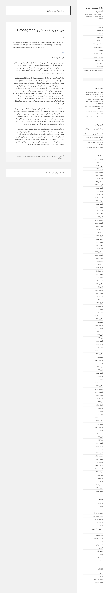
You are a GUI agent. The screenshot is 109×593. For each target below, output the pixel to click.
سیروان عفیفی (99, 60)
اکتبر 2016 (100, 462)
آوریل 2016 (99, 481)
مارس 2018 (99, 408)
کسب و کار (100, 545)
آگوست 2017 (99, 430)
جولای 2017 (99, 433)
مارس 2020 (99, 344)
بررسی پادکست (98, 519)
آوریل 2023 (99, 236)
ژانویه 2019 (99, 379)
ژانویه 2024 (99, 207)
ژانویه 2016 (99, 491)
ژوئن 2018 (100, 398)
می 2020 (100, 338)
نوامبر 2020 (99, 319)
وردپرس (100, 585)
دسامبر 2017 (99, 418)
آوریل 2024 (99, 204)
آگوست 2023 (99, 223)
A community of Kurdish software (93, 70)
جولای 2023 (99, 226)
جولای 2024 (99, 201)
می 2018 (100, 402)
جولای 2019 (99, 366)
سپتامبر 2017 (99, 427)
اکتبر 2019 (100, 357)
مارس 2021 (99, 306)
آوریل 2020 (99, 341)
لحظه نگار (100, 551)
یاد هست (100, 560)
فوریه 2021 (99, 309)
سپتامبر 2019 (99, 360)
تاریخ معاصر (99, 525)
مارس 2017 (99, 446)
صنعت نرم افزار (98, 538)
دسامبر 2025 (99, 172)
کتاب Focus (99, 40)
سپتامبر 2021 (99, 290)
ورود (101, 576)
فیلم (101, 541)
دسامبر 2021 (99, 280)
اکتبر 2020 (100, 322)
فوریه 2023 (99, 239)
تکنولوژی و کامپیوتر (97, 529)
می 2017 (100, 440)
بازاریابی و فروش (98, 516)
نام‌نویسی (100, 573)
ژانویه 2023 (99, 242)
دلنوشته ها (100, 532)
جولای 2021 (99, 293)
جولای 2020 (99, 331)
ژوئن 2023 (100, 229)
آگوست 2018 (99, 392)
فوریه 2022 (99, 274)
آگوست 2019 (99, 363)
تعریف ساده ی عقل (90, 134)
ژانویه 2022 (99, 277)
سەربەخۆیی (100, 37)
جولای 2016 (99, 472)
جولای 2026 (99, 162)
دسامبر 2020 (99, 316)
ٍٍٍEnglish (100, 503)
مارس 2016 (99, 485)
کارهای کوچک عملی (97, 43)
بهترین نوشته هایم (98, 53)
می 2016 (100, 478)
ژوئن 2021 (100, 296)
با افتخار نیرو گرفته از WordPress (55, 173)
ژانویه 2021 (99, 312)
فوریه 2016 (99, 488)
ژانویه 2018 (99, 414)
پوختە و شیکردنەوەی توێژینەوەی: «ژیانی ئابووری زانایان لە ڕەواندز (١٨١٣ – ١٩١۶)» (94, 94)
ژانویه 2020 (99, 347)
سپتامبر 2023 (99, 220)
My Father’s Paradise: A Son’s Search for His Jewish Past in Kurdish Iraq (94, 101)
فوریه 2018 (99, 411)
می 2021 (100, 300)
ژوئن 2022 (100, 261)
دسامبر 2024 (99, 191)
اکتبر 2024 (100, 194)
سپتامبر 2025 (99, 182)
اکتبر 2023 (100, 217)
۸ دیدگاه (60, 158)
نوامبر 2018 (99, 386)
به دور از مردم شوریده (92, 147)
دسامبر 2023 (99, 210)
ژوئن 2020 (100, 335)
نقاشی (101, 554)
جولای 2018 (99, 395)
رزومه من (100, 27)
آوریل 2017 (99, 443)
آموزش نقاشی (99, 137)
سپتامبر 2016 (99, 465)
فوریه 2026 (99, 166)
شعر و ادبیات (99, 535)
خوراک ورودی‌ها (98, 579)
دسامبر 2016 (99, 456)
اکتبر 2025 (100, 178)
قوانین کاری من (98, 47)
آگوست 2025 (99, 185)
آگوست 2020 (99, 328)
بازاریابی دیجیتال (98, 513)
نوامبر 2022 (99, 245)
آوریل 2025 (99, 188)
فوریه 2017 (99, 449)
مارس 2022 (99, 271)
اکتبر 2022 (100, 248)
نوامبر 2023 (99, 213)
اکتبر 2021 (100, 287)
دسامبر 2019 (99, 351)
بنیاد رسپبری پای (98, 57)
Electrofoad (99, 67)
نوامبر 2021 (99, 284)
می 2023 (100, 232)
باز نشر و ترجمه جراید (97, 509)
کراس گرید (20, 156)
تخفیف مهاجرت (34, 156)
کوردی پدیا (100, 63)
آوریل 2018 (99, 405)
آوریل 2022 (99, 268)
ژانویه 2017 (99, 453)
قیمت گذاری (26, 156)
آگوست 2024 (99, 197)
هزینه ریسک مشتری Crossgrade (40, 30)
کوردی (101, 548)
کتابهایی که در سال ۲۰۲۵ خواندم (94, 116)
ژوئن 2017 (100, 437)
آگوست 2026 (99, 159)
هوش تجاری (99, 557)
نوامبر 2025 (99, 175)
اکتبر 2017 (100, 424)
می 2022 (100, 264)
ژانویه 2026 (99, 169)
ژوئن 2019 (100, 370)
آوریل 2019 (99, 373)
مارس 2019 (99, 376)
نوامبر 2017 (99, 421)
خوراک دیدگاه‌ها (99, 582)
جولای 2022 (99, 258)
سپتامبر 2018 (99, 389)
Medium (100, 34)
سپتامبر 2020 (99, 325)
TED (101, 506)
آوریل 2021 (99, 303)
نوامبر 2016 (99, 459)
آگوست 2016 (99, 469)
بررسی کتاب (99, 522)
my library (100, 30)
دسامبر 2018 (99, 382)
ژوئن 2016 (100, 475)
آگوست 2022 (99, 255)
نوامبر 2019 (99, 354)
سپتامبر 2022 (99, 252)
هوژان (101, 50)
